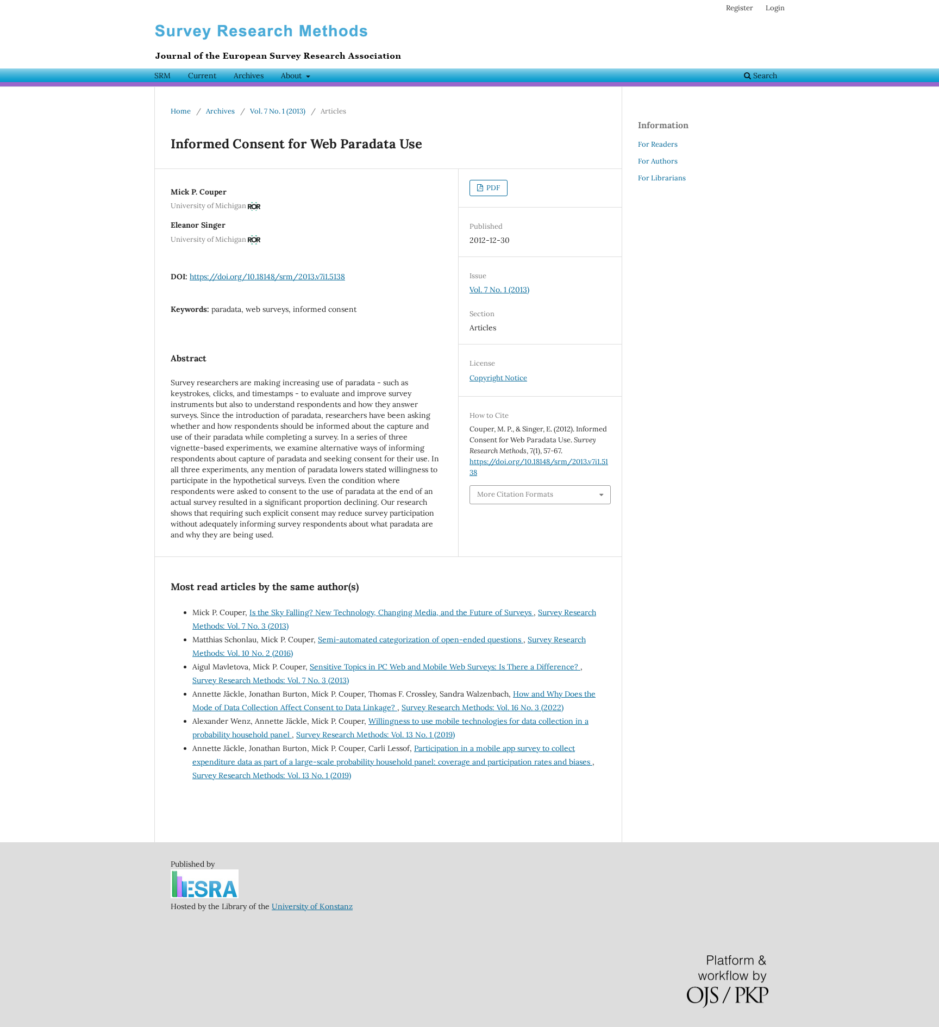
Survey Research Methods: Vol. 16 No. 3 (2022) (483, 707)
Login (775, 7)
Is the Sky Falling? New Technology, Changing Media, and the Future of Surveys (391, 612)
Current (202, 75)
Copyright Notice (498, 378)
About (292, 75)
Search (764, 75)
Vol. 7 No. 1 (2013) (277, 111)
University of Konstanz (312, 906)
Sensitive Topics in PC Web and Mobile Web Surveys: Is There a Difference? (445, 667)
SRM (162, 75)
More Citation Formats (515, 494)
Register (739, 7)
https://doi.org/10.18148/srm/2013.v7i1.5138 (267, 276)
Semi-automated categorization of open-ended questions (420, 639)
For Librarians (662, 178)
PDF (492, 187)
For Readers (658, 144)
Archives (249, 75)
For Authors (658, 161)
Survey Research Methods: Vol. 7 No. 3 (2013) (270, 680)
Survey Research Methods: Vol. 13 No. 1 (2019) (375, 735)
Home (181, 111)
